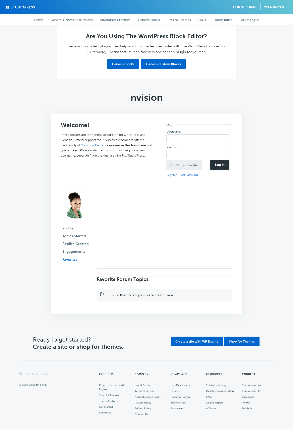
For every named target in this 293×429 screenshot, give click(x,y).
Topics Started (74, 236)
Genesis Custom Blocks (163, 64)
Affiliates (211, 408)
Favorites (69, 259)
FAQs (209, 396)
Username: (174, 131)
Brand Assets (142, 385)
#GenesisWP (178, 402)
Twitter (246, 402)
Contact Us (141, 414)
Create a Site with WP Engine (112, 387)
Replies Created (75, 244)
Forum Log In (249, 20)
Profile (67, 228)
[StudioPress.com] (21, 7)
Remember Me (186, 165)
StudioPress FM (251, 390)
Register (172, 175)
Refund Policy (143, 408)
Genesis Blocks (123, 64)
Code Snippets (214, 402)
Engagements (73, 251)
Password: (174, 147)
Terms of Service (144, 390)
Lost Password (189, 175)
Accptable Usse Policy (148, 396)
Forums (175, 390)
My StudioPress (274, 7)
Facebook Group (180, 396)
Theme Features (108, 401)
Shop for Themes (242, 341)
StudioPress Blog (216, 385)
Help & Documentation (220, 390)
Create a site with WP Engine (196, 341)
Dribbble (247, 408)
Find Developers (180, 385)
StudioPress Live (252, 385)
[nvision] (76, 221)
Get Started (106, 406)
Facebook (248, 396)
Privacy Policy (143, 402)
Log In (220, 165)
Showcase (105, 412)
